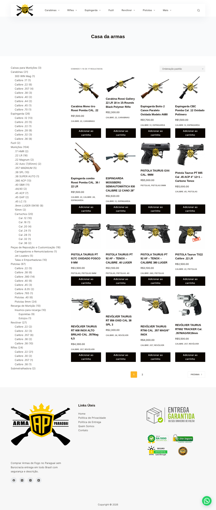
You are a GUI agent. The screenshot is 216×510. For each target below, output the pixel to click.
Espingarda (91, 10)
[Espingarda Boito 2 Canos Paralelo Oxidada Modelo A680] (156, 88)
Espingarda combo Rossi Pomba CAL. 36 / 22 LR (85, 182)
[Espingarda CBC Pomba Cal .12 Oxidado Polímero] (190, 88)
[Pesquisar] (198, 10)
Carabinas (50, 10)
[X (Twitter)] (22, 480)
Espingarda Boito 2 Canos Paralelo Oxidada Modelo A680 (154, 110)
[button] (207, 501)
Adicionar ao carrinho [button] (86, 132)
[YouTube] (39, 480)
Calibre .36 (89, 197)
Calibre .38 (111, 335)
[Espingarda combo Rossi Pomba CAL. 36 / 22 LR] (86, 158)
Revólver (127, 10)
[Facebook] (14, 480)
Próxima (195, 374)
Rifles (70, 10)
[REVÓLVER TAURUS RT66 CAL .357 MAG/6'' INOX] (156, 306)
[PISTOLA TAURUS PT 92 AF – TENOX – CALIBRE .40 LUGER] (121, 234)
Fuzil (111, 10)
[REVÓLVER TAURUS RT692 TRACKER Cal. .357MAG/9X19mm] (190, 305)
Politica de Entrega (89, 422)
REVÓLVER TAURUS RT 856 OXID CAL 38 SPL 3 (119, 320)
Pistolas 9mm (158, 185)
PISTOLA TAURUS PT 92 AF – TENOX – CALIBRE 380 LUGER (154, 258)
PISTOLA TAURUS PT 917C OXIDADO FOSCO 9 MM (85, 258)
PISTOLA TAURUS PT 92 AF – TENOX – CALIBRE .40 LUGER (119, 258)
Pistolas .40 (122, 273)
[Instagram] (30, 480)
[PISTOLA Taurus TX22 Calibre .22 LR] (190, 234)
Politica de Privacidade (92, 417)
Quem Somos (86, 426)
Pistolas (147, 10)
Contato (83, 430)
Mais (165, 10)
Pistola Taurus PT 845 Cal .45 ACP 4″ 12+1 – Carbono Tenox (188, 176)
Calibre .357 (77, 349)
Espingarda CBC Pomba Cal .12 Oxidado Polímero (189, 110)
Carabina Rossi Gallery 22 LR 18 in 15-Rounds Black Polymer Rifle (120, 102)
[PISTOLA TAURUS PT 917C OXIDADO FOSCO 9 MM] (86, 234)
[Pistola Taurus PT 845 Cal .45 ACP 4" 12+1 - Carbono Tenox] (190, 155)
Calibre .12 (146, 125)
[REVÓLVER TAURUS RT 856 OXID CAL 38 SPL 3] (121, 300)
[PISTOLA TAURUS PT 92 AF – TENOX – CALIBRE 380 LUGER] (156, 234)
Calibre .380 (147, 273)
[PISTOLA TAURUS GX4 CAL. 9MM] (156, 154)
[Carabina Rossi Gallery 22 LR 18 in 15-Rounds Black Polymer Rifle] (121, 84)
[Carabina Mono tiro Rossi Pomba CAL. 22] (86, 88)
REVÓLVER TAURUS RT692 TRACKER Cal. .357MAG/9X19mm (188, 329)
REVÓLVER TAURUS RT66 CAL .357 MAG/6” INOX (155, 330)
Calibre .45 (181, 191)
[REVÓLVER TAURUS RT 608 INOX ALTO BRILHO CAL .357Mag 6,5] (86, 306)
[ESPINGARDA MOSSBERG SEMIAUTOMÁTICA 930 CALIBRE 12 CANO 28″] (121, 158)
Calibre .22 (76, 121)
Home (81, 413)
